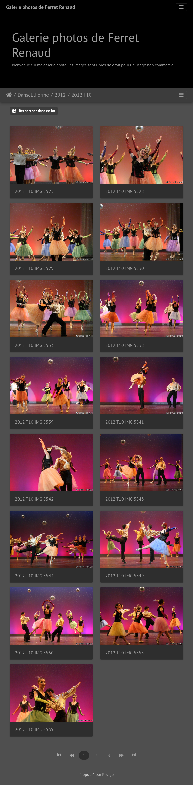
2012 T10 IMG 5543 (124, 499)
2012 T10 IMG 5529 (34, 268)
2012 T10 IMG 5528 (124, 191)
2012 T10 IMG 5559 (34, 729)
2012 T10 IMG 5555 (124, 652)
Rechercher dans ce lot (36, 110)
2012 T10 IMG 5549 (124, 575)
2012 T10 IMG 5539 (34, 422)
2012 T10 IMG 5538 (124, 345)
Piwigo (108, 774)
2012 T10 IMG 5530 (124, 268)
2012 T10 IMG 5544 (34, 575)
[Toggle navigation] (181, 7)
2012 (60, 95)
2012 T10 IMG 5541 (124, 422)
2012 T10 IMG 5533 (34, 345)
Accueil (9, 95)
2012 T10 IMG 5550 (34, 652)
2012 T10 (81, 95)
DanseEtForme (33, 95)
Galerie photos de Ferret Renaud (40, 7)
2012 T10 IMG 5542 (34, 499)
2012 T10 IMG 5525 (34, 191)
